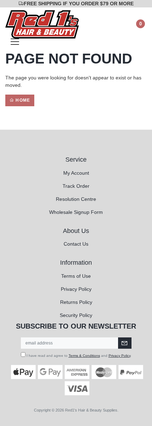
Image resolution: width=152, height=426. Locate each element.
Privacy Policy (76, 289)
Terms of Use (76, 276)
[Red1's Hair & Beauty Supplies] (42, 24)
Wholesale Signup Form (76, 212)
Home (22, 100)
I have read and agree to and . (78, 356)
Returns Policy (76, 302)
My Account (76, 173)
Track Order (76, 186)
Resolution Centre (76, 199)
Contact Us (76, 244)
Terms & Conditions (84, 356)
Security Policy (76, 315)
